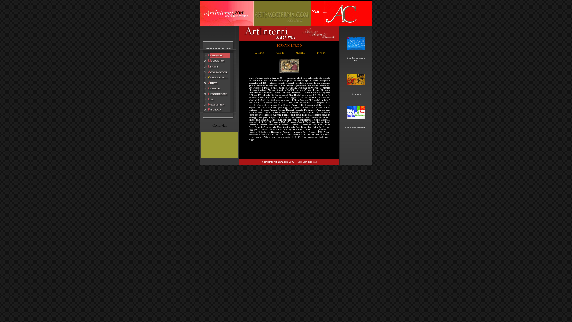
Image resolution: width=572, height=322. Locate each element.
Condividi (219, 125)
